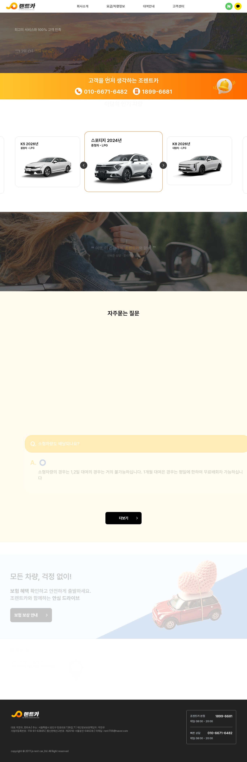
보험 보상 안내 (39, 612)
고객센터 (178, 6)
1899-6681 (157, 91)
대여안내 (149, 6)
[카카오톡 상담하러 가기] (238, 6)
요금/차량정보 (116, 6)
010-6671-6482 (105, 91)
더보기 (123, 518)
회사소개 (82, 6)
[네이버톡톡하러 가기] (229, 6)
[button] (83, 165)
